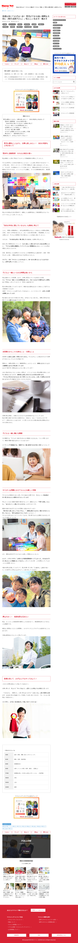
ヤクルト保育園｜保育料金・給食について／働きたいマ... (68, 103)
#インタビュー (57, 48)
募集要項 (73, 6)
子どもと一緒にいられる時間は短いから (16, 125)
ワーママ (12, 24)
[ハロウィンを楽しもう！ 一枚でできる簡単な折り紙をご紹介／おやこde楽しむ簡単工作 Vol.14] (56, 210)
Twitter (27, 851)
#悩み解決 (56, 46)
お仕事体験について (13, 929)
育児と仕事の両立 (49, 7)
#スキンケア (57, 38)
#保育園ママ (57, 28)
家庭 (13, 27)
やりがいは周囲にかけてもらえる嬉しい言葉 (17, 131)
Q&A (67, 6)
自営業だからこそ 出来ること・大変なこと (17, 127)
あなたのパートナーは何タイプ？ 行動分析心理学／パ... (68, 193)
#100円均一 (56, 33)
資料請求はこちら (61, 935)
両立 (20, 24)
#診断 (55, 22)
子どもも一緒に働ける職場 (12, 129)
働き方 (41, 24)
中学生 (27, 24)
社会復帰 (28, 27)
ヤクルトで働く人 (39, 7)
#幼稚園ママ (57, 30)
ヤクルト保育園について (14, 924)
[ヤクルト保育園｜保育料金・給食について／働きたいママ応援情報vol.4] (56, 103)
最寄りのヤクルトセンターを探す (47, 919)
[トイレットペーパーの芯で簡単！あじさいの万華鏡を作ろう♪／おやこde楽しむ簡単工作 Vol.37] (56, 205)
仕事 (34, 24)
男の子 (20, 27)
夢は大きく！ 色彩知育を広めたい (15, 133)
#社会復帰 (56, 41)
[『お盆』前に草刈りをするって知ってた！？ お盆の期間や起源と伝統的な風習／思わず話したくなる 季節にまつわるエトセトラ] (56, 188)
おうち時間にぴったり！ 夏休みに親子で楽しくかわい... (68, 199)
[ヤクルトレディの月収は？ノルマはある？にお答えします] (56, 98)
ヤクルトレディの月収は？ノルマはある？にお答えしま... (68, 97)
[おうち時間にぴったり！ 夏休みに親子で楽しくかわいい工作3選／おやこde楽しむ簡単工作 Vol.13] (56, 199)
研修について (11, 922)
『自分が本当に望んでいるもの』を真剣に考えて (18, 123)
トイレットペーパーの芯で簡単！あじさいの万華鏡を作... (68, 204)
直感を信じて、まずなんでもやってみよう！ (15, 135)
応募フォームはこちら (38, 910)
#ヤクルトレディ (58, 25)
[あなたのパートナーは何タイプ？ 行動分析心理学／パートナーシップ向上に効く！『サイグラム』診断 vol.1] (56, 194)
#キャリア (56, 43)
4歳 (5, 24)
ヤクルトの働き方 (30, 7)
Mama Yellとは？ (20, 7)
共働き (6, 27)
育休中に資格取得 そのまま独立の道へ (16, 121)
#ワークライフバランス (59, 20)
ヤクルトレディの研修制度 (67, 113)
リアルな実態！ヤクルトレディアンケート (19, 927)
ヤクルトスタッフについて (15, 919)
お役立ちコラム (58, 7)
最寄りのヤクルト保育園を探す (47, 922)
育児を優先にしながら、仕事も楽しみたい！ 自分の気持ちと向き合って (23, 119)
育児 (36, 27)
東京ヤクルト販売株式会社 (38, 940)
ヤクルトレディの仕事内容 (67, 107)
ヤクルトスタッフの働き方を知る (70, 4)
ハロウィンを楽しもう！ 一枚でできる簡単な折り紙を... (68, 210)
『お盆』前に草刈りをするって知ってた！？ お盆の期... (68, 188)
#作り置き (56, 35)
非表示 (27, 116)
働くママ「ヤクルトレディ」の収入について (68, 92)
